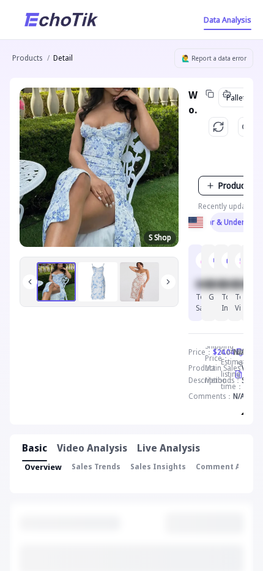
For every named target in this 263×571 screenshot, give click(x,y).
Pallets (238, 97)
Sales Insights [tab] (158, 466)
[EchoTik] (61, 19)
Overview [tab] (43, 466)
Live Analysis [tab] (168, 448)
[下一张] (168, 281)
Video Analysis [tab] (92, 448)
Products (27, 58)
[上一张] (30, 281)
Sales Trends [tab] (96, 466)
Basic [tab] (34, 448)
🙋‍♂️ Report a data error (214, 58)
